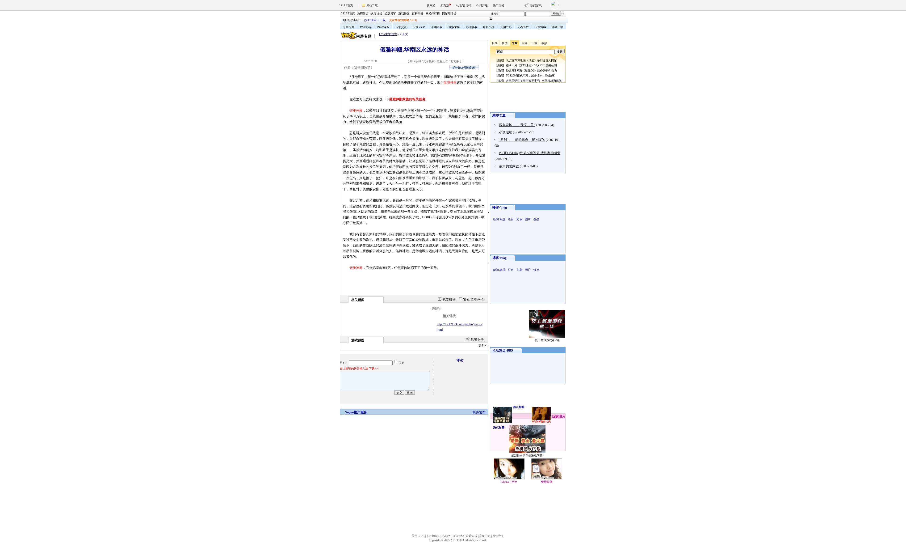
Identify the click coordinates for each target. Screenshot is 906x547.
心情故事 (471, 27)
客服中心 (485, 536)
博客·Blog (499, 258)
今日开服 (482, 5)
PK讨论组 (383, 27)
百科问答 (417, 13)
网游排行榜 (433, 13)
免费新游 (363, 13)
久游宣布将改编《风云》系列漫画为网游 (531, 60)
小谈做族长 (507, 132)
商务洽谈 (458, 536)
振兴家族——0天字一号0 (517, 125)
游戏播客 (404, 13)
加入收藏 (415, 61)
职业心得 (365, 27)
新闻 (500, 60)
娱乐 (500, 80)
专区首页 (348, 27)
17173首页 (346, 5)
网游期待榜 (449, 13)
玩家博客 (540, 27)
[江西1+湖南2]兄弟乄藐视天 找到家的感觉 (529, 153)
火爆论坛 (376, 13)
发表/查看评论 (473, 299)
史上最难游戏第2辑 (547, 340)
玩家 (555, 416)
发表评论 (455, 61)
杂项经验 (437, 27)
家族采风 (454, 27)
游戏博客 (390, 13)
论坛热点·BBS (502, 350)
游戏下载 (557, 27)
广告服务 (445, 536)
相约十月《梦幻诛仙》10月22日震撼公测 (531, 65)
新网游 (431, 5)
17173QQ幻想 (388, 34)
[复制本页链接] (464, 69)
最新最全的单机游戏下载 (526, 455)
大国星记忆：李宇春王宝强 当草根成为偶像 (534, 80)
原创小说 (488, 27)
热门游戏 (536, 5)
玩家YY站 (419, 27)
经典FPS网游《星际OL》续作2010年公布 (531, 70)
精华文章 (499, 115)
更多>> (482, 345)
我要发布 (479, 412)
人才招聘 (432, 536)
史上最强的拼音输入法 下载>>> (359, 368)
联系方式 (471, 536)
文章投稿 (429, 61)
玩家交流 (401, 27)
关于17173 (418, 536)
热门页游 (498, 5)
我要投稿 (449, 299)
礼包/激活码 (463, 5)
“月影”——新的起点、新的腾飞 (522, 140)
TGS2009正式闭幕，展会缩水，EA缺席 (530, 75)
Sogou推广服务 (356, 412)
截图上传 (442, 61)
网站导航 (372, 5)
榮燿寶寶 (546, 481)
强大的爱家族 (509, 166)
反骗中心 (506, 27)
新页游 (444, 5)
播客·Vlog (499, 207)
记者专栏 (523, 27)
